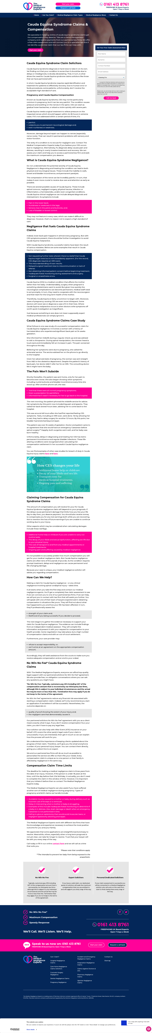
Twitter (126, 912)
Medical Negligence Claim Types (70, 15)
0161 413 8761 (116, 4)
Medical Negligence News (96, 15)
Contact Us (113, 15)
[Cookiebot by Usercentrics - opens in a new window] (15, 1029)
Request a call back (68, 8)
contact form (58, 844)
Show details (31, 1029)
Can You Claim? (48, 15)
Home (36, 15)
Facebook (120, 912)
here (47, 454)
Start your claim (68, 4)
